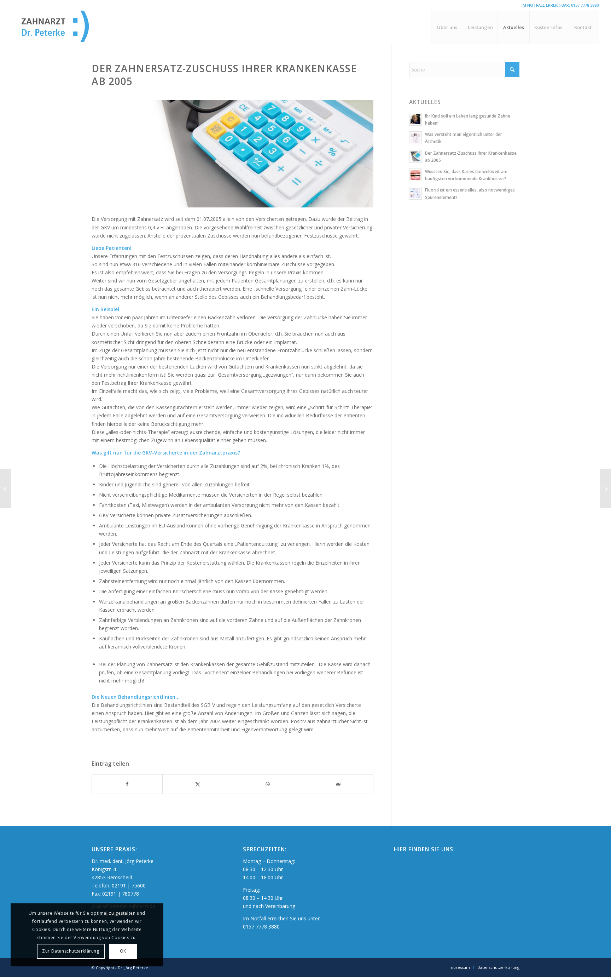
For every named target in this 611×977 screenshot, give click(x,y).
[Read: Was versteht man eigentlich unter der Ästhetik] (415, 137)
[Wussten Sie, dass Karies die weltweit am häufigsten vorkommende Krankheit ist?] (5, 488)
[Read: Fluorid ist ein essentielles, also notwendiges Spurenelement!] (415, 193)
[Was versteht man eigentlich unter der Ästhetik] (605, 488)
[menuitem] (447, 27)
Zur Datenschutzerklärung (70, 951)
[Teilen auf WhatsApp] (268, 784)
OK (123, 951)
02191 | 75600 (129, 885)
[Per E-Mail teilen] (338, 784)
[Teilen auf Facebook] (127, 784)
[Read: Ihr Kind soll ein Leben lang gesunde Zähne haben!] (415, 119)
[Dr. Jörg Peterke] (67, 27)
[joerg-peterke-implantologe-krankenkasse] (232, 153)
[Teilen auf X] (198, 784)
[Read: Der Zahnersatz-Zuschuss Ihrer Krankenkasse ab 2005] (415, 156)
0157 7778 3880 (585, 5)
